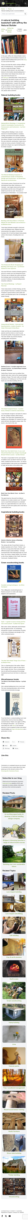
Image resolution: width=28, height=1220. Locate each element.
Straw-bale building (14, 1153)
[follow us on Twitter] (6, 1216)
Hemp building (14, 1023)
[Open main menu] (25, 3)
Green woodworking (14, 1001)
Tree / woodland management (14, 1088)
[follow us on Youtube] (10, 1216)
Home (3, 9)
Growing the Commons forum (10, 771)
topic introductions (17, 729)
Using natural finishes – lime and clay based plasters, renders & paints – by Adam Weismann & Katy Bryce (12, 326)
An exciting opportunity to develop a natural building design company (14, 816)
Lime (14, 1044)
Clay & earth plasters (14, 957)
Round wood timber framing (14, 1110)
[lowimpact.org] (8, 3)
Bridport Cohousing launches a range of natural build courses (14, 841)
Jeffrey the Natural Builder (10, 30)
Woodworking (14, 1197)
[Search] (25, 13)
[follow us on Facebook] (2, 1216)
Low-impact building (14, 892)
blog (25, 60)
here (14, 725)
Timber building (14, 1175)
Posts (10, 9)
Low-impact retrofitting (14, 914)
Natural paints (14, 1066)
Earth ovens (14, 979)
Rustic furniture (14, 1131)
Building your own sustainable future (14, 865)
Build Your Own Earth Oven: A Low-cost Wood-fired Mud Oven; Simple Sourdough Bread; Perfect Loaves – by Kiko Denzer (13, 453)
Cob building (14, 935)
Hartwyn (5, 77)
